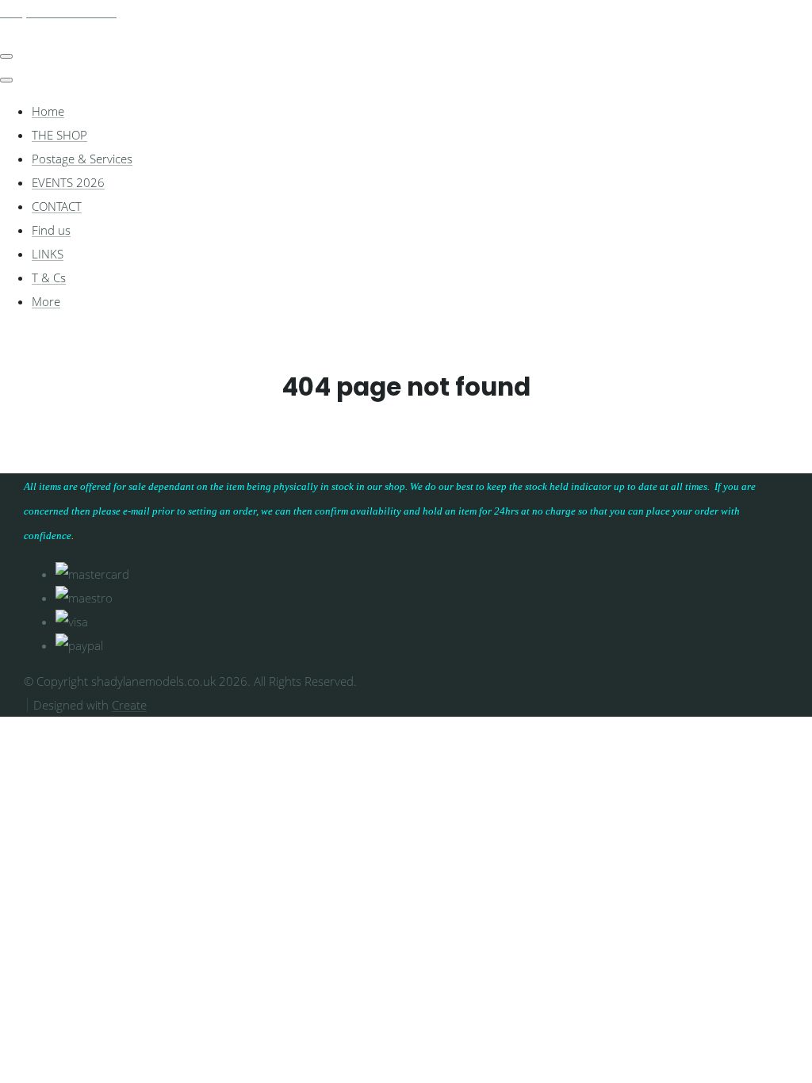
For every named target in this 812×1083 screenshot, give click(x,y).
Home (48, 111)
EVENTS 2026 (68, 182)
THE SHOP (59, 135)
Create (129, 705)
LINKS (47, 254)
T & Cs (49, 277)
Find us (51, 230)
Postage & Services (82, 158)
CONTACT (57, 206)
